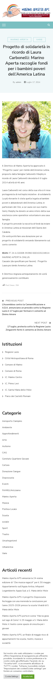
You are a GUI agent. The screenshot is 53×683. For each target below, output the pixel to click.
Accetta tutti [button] (28, 676)
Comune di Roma (13, 371)
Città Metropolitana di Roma (19, 358)
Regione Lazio (12, 352)
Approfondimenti (10, 433)
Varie (39, 39)
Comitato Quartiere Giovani (15, 458)
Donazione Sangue (11, 471)
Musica (5, 503)
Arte (4, 440)
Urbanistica (7, 547)
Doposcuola (8, 477)
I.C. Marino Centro (13, 377)
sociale (5, 521)
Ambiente (7, 427)
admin (18, 82)
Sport (5, 528)
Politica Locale (9, 509)
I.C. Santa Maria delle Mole (18, 389)
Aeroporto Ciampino (12, 421)
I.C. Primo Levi (12, 383)
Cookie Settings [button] (11, 676)
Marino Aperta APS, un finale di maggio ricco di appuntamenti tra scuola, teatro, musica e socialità (25, 639)
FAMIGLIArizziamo (11, 490)
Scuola (5, 515)
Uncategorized (9, 540)
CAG (4, 452)
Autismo (6, 446)
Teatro (5, 534)
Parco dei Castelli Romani (17, 396)
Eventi (5, 484)
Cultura (5, 465)
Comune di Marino (13, 364)
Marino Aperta (19, 39)
